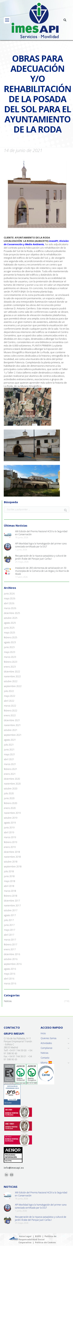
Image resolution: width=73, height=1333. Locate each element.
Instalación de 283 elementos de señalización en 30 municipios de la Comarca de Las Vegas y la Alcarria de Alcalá (42, 570)
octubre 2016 (10, 959)
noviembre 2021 (12, 725)
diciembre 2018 (12, 851)
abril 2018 (9, 886)
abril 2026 (9, 603)
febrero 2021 (10, 769)
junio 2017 (9, 925)
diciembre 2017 (12, 900)
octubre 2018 (10, 861)
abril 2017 (9, 934)
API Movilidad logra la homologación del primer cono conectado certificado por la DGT (41, 545)
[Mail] (11, 1175)
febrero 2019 (10, 842)
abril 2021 (9, 759)
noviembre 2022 (12, 676)
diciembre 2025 (12, 613)
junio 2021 (9, 749)
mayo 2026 (9, 598)
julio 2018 (9, 871)
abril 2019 (9, 832)
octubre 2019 (10, 817)
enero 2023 (10, 666)
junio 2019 (9, 827)
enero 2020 (10, 808)
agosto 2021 (10, 739)
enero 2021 (10, 774)
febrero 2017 (10, 944)
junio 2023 (9, 647)
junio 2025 (9, 627)
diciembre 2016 (12, 954)
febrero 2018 (10, 895)
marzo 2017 (10, 939)
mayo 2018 (9, 881)
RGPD (38, 1236)
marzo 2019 (10, 837)
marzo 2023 (10, 657)
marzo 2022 (10, 705)
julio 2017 (9, 920)
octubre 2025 (10, 618)
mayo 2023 (9, 652)
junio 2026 (9, 593)
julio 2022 (9, 691)
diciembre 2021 (12, 720)
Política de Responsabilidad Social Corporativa (37, 1239)
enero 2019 (10, 847)
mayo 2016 (9, 973)
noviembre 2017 (12, 905)
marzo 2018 (10, 890)
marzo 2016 (10, 983)
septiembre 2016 (13, 964)
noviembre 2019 (12, 812)
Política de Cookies (45, 1242)
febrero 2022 (10, 710)
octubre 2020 (10, 788)
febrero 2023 (10, 661)
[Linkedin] (6, 1175)
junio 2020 (9, 798)
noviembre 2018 (12, 856)
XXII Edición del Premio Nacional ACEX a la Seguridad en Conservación (41, 533)
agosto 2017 (10, 915)
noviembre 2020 (12, 783)
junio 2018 (9, 876)
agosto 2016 (10, 968)
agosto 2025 (10, 622)
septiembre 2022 (13, 686)
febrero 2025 (10, 637)
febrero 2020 (10, 803)
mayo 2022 (9, 696)
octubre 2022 (10, 681)
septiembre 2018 (13, 866)
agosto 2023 (10, 642)
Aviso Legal (25, 1236)
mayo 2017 (9, 929)
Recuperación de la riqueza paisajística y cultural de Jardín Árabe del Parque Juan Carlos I (40, 557)
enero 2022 (10, 715)
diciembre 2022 (12, 671)
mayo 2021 (9, 754)
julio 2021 (9, 744)
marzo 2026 (10, 608)
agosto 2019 (10, 822)
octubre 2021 (10, 730)
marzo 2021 (10, 764)
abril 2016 (9, 978)
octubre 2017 (10, 910)
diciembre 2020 (12, 778)
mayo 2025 (9, 632)
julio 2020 (9, 793)
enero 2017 (10, 949)
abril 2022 (9, 700)
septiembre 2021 (13, 735)
